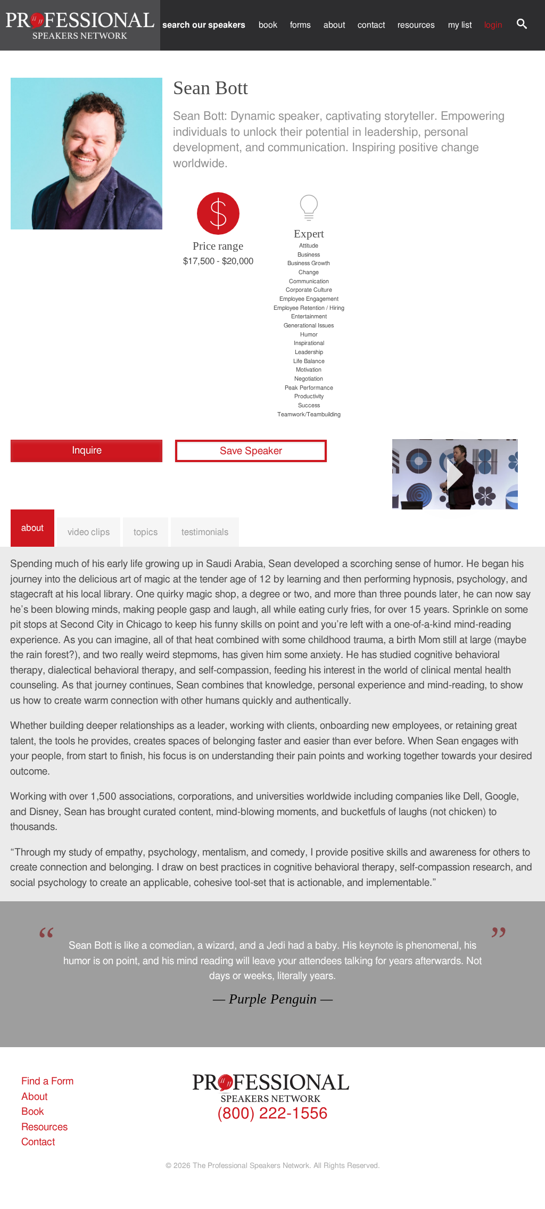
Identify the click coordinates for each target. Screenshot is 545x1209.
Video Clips (89, 532)
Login (493, 25)
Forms (300, 25)
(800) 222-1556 (272, 1114)
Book (268, 25)
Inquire (87, 451)
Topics (146, 532)
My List (460, 25)
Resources (416, 25)
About (334, 25)
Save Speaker (251, 451)
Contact (371, 25)
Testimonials (204, 532)
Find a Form (47, 1081)
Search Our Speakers (203, 25)
